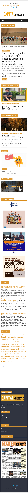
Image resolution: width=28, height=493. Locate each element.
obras (19, 351)
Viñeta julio (6, 171)
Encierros (21, 341)
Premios (22, 354)
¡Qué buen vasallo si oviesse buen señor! (12, 107)
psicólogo (9, 356)
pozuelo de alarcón (12, 354)
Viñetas (4, 169)
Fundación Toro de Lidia (11, 344)
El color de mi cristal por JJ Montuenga (10, 103)
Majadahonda (15, 349)
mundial (22, 349)
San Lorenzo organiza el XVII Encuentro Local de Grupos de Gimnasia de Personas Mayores (13, 59)
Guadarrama (5, 347)
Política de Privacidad (6, 417)
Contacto (3, 428)
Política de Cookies (5, 420)
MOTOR (5, 282)
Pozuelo (3, 354)
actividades (4, 334)
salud (13, 356)
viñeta (14, 362)
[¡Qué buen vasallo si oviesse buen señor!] (14, 89)
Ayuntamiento (13, 334)
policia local (23, 351)
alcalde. (8, 334)
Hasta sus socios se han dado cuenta (10, 5)
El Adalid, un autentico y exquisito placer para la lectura (13, 137)
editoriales (11, 341)
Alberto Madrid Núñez (16, 139)
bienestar (18, 334)
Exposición (3, 344)
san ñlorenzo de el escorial (17, 70)
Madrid (7, 349)
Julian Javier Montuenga (16, 109)
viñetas (24, 362)
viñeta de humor (19, 362)
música (2, 351)
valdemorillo (9, 362)
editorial (6, 341)
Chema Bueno (13, 66)
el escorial (16, 342)
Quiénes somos (5, 431)
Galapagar (20, 344)
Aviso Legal (4, 415)
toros (3, 361)
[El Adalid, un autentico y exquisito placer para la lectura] (14, 118)
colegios (18, 337)
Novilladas (7, 351)
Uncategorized (6, 50)
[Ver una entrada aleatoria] (25, 20)
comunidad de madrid (14, 339)
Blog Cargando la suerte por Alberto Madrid (12, 133)
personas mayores (10, 68)
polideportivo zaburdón (20, 68)
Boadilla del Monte (8, 337)
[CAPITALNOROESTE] (12, 395)
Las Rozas (20, 347)
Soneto (12, 358)
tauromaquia (20, 358)
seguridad (8, 358)
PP (19, 354)
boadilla (23, 334)
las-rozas (14, 347)
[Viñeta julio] (14, 154)
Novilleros (13, 351)
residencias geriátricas (6, 70)
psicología (4, 356)
